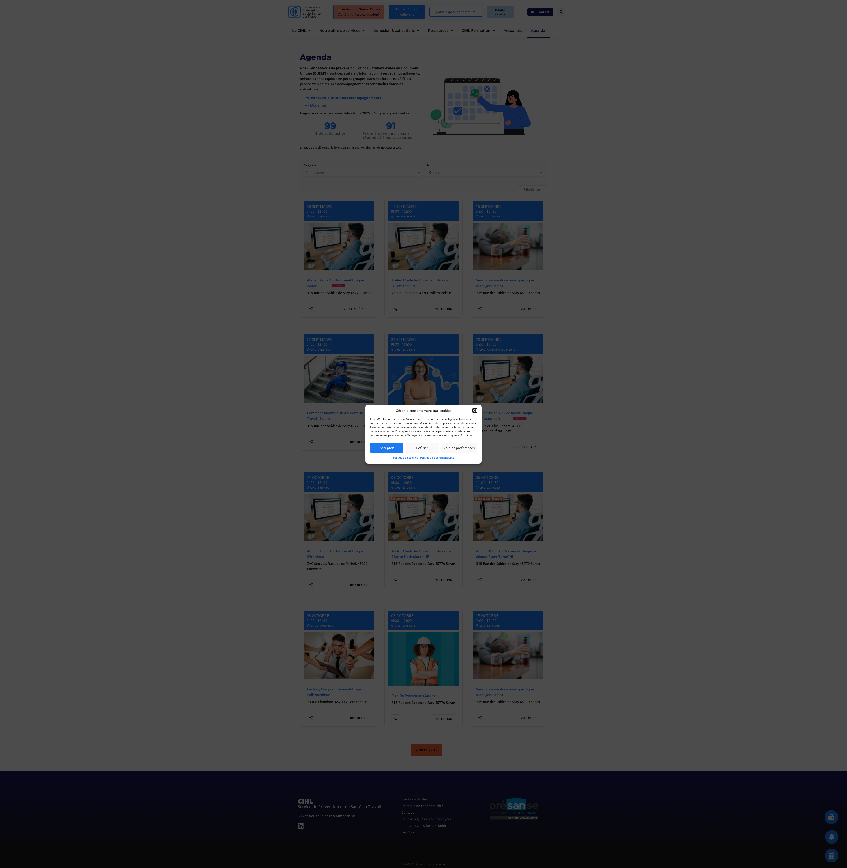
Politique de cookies (405, 457)
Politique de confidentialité (437, 457)
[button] (475, 410)
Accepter (387, 448)
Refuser (422, 448)
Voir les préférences (459, 448)
